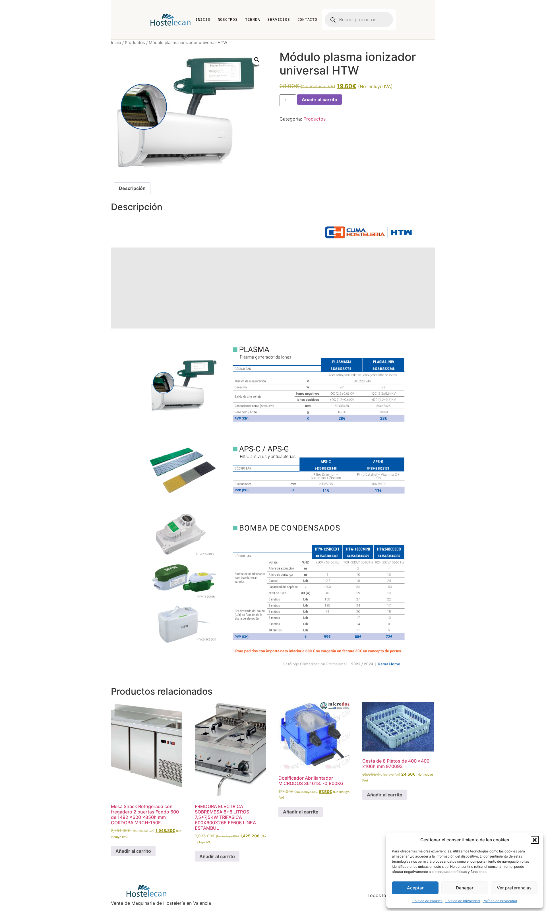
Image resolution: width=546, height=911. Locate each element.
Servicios (278, 19)
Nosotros (228, 19)
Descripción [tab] (132, 188)
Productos (135, 42)
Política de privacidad (462, 901)
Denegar (464, 888)
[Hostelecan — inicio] (170, 19)
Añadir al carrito (319, 99)
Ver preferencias (514, 888)
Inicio (202, 19)
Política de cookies (427, 901)
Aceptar (415, 888)
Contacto (307, 19)
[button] (534, 840)
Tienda (252, 19)
